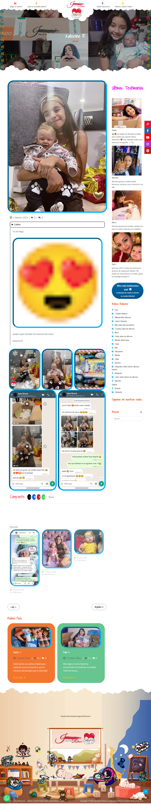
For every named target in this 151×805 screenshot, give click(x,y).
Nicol (117, 332)
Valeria (114, 384)
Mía (116, 347)
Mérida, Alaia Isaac (122, 340)
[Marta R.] (89, 541)
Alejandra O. (99, 607)
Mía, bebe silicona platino (124, 324)
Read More (18, 678)
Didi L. (114, 264)
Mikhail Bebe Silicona (123, 317)
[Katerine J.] (57, 548)
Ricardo (118, 388)
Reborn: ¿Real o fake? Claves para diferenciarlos (45, 801)
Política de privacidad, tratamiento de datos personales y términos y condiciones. (116, 802)
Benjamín (118, 373)
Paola (114, 130)
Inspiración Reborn (100, 801)
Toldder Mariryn (121, 313)
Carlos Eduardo (121, 321)
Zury (116, 309)
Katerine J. (45, 569)
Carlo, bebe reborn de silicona (126, 377)
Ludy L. (14, 607)
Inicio (9, 801)
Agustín (118, 380)
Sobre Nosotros (19, 801)
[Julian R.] (25, 557)
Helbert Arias (130, 801)
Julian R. (12, 587)
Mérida (117, 355)
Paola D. (66, 652)
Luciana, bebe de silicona (124, 328)
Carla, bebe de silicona (123, 336)
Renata (117, 362)
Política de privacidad (15, 803)
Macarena (119, 351)
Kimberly (118, 392)
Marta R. (77, 555)
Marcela (115, 177)
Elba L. (114, 222)
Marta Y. (17, 652)
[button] (6, 798)
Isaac (117, 343)
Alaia (117, 359)
